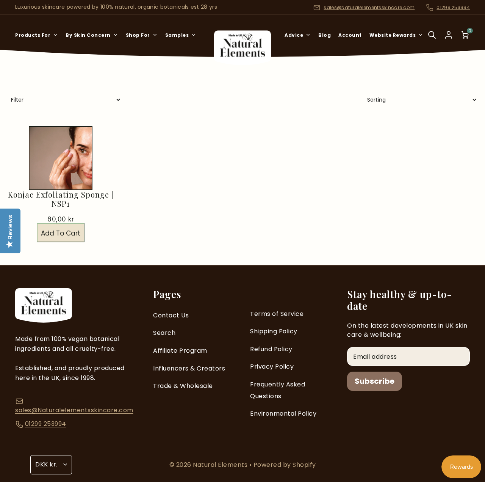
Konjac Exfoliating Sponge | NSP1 (61, 199)
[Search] (431, 40)
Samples (177, 35)
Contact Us (171, 315)
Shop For (138, 35)
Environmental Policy (283, 413)
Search (164, 332)
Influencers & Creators (189, 368)
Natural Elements (221, 464)
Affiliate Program (180, 350)
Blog (324, 35)
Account (350, 35)
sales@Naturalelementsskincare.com (369, 7)
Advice (294, 35)
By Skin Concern (88, 35)
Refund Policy (271, 349)
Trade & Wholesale (183, 386)
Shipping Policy (273, 331)
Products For (32, 35)
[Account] (448, 34)
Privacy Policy (272, 366)
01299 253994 (453, 7)
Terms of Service (277, 313)
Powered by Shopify (284, 464)
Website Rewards (392, 35)
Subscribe (374, 381)
